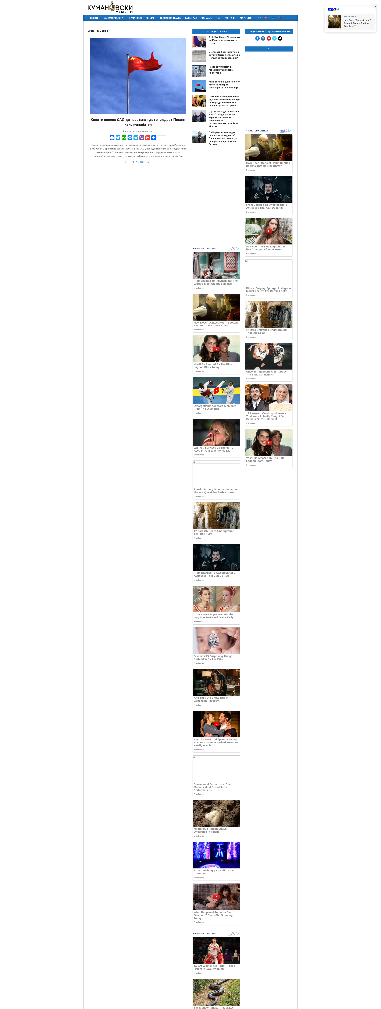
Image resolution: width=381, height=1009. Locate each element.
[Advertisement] (269, 73)
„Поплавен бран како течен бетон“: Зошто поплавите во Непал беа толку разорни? (224, 55)
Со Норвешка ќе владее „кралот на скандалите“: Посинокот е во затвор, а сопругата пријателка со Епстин (223, 138)
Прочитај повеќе (138, 162)
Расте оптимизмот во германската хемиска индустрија (221, 70)
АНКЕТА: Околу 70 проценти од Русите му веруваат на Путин (224, 40)
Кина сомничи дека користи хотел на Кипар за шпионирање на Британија (224, 84)
